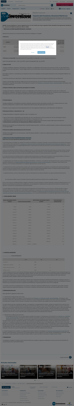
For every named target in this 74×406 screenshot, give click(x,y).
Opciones (32, 52)
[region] (37, 48)
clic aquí (47, 46)
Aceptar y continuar (41, 52)
